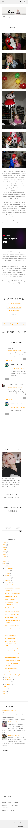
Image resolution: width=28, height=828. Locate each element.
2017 (4, 559)
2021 (4, 549)
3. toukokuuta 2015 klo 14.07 (18, 407)
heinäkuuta (8, 578)
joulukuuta (7, 566)
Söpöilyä (12, 810)
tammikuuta (8, 684)
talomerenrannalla (15, 384)
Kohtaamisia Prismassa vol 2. (12, 629)
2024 (4, 545)
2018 (4, 556)
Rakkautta (10, 799)
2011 (4, 693)
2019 (4, 554)
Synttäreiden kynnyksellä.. (12, 611)
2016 (4, 561)
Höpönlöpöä (5, 807)
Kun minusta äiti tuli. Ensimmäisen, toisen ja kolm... (12, 643)
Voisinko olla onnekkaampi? (12, 675)
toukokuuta (8, 582)
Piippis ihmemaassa (10, 599)
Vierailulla (5, 810)
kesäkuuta (7, 580)
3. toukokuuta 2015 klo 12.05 (15, 387)
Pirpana (4, 799)
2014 (4, 686)
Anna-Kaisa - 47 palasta (16, 365)
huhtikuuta (7, 677)
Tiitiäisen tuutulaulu (13, 722)
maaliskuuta (8, 679)
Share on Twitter (15, 307)
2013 (4, 689)
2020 (4, 552)
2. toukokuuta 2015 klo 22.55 (15, 350)
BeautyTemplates (10, 822)
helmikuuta (8, 682)
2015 (4, 563)
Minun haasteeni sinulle (11, 596)
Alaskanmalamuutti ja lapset (12, 660)
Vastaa (25, 359)
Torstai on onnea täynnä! (12, 614)
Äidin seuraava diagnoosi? (12, 654)
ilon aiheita (16, 802)
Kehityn (4, 802)
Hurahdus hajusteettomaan (9, 710)
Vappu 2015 (8, 672)
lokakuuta (7, 570)
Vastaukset (9, 360)
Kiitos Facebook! (9, 608)
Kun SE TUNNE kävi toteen (12, 593)
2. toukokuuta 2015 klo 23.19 (18, 368)
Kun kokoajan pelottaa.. (11, 617)
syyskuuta (7, 573)
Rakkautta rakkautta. (10, 638)
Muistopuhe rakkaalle (14, 735)
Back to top (21, 826)
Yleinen (10, 802)
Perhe (16, 805)
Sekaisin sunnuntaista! (11, 668)
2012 (4, 691)
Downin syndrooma (19, 799)
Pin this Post (15, 310)
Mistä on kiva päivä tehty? (12, 625)
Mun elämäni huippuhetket (12, 657)
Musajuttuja (13, 807)
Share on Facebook (14, 303)
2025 (4, 542)
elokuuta (7, 575)
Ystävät (11, 805)
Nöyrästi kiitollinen (10, 585)
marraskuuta (8, 568)
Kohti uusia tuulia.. (9, 632)
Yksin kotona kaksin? (10, 635)
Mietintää (4, 805)
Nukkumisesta (22, 807)
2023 (4, 547)
